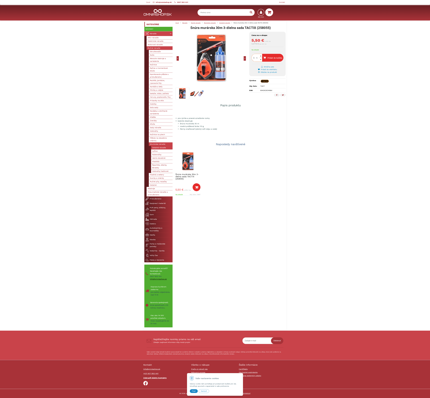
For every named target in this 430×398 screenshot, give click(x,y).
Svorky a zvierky (157, 178)
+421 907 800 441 (150, 373)
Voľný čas (154, 255)
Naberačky (156, 154)
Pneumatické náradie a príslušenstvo (158, 193)
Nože (152, 55)
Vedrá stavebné (158, 158)
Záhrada (153, 219)
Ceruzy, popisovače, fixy (160, 97)
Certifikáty (243, 369)
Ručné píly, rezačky (158, 182)
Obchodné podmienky (248, 372)
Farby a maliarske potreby (157, 245)
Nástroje (151, 188)
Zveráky (153, 121)
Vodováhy (154, 131)
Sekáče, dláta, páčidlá (159, 93)
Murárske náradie (210, 23)
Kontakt (282, 2)
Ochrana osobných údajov (250, 376)
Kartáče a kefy (156, 87)
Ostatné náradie (224, 23)
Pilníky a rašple (156, 90)
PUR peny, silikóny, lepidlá (158, 209)
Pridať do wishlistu (268, 69)
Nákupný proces (198, 372)
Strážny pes (268, 67)
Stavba (153, 239)
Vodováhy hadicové (160, 171)
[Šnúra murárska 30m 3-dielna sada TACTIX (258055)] (211, 58)
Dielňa (152, 235)
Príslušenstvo (155, 199)
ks (257, 58)
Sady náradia (155, 127)
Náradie (184, 23)
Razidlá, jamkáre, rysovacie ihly (157, 81)
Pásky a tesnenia (157, 260)
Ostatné (153, 185)
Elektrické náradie (155, 41)
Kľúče (152, 124)
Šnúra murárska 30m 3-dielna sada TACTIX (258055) (187, 176)
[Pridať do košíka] (196, 187)
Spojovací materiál (158, 203)
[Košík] (269, 12)
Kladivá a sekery (157, 175)
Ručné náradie (196, 23)
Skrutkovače (155, 51)
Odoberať (277, 341)
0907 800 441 (182, 2)
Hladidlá (155, 161)
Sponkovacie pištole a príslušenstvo (159, 75)
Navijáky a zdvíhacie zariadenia (158, 112)
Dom (152, 214)
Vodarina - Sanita (157, 251)
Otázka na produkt (268, 72)
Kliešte (153, 117)
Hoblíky (153, 104)
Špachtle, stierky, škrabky (159, 166)
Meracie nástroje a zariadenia (158, 59)
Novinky (149, 29)
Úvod (148, 2)
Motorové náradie (155, 44)
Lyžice (155, 151)
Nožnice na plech (157, 134)
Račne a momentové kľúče (159, 69)
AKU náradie (153, 38)
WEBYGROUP (245, 393)
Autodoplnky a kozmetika (156, 229)
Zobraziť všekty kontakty (155, 378)
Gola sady (154, 107)
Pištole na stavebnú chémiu (158, 139)
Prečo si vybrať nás (199, 369)
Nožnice (153, 65)
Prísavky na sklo (157, 100)
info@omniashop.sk (164, 2)
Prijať (194, 391)
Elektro (153, 224)
